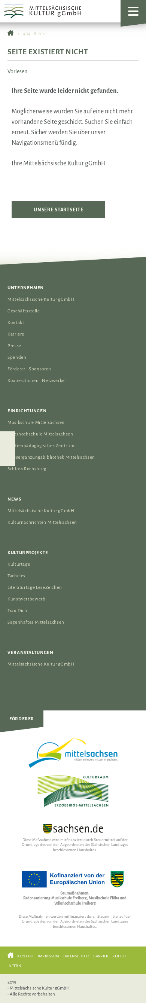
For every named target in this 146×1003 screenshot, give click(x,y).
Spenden (16, 357)
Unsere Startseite (58, 209)
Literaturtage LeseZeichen (34, 587)
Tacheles (16, 576)
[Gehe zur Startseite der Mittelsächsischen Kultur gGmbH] (10, 33)
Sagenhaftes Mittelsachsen (35, 622)
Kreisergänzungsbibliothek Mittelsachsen (51, 457)
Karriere (15, 334)
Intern (14, 966)
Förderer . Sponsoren (29, 369)
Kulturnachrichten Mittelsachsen (42, 522)
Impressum (49, 956)
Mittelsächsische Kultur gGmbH (40, 299)
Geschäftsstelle (23, 311)
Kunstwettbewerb (26, 599)
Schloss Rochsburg (26, 469)
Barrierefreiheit (109, 956)
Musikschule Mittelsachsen (36, 422)
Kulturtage (18, 564)
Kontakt (15, 322)
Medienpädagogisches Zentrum (40, 445)
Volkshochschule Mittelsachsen (40, 434)
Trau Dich (17, 610)
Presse (14, 345)
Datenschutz (76, 956)
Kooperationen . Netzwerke (36, 380)
